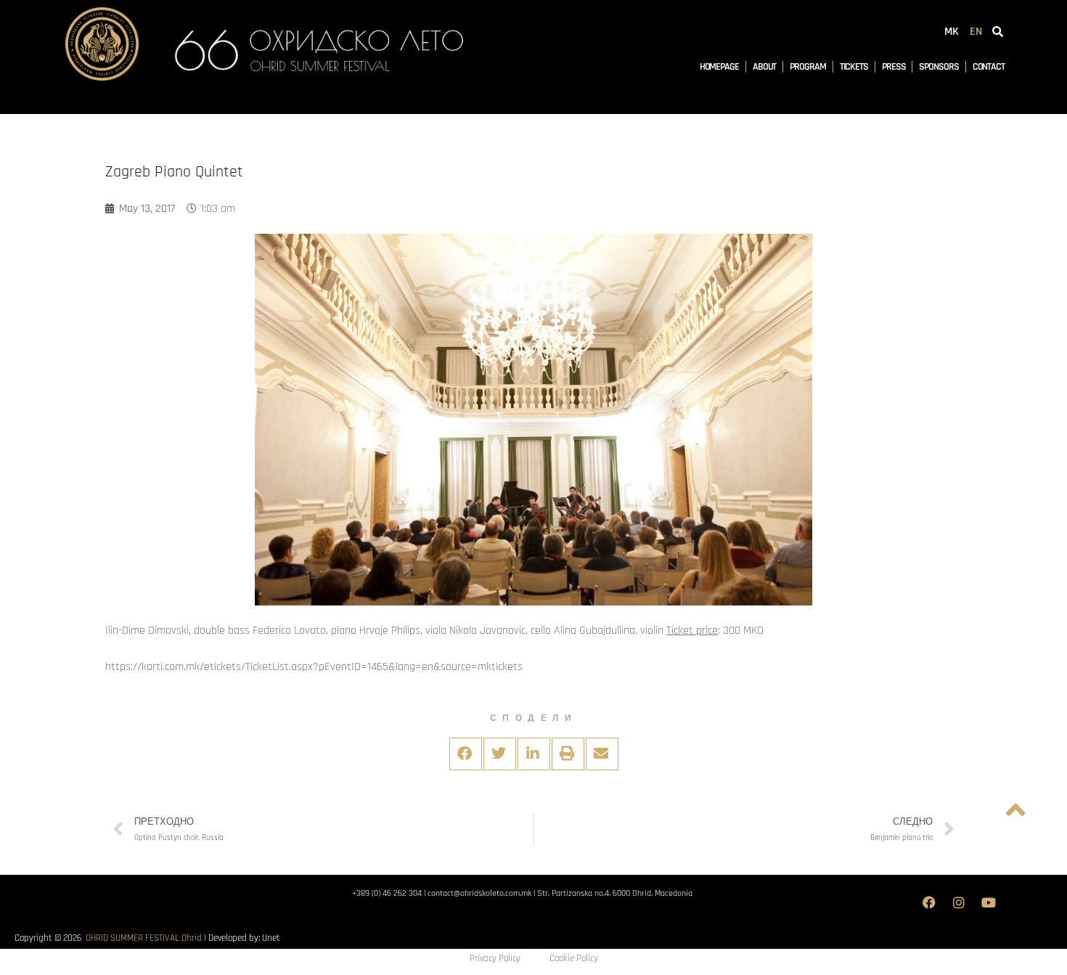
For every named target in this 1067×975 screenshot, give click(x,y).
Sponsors (938, 66)
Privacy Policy (495, 958)
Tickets (854, 66)
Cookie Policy (573, 958)
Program (807, 66)
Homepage (719, 66)
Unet (271, 938)
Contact (989, 66)
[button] (465, 754)
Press (894, 66)
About (765, 66)
